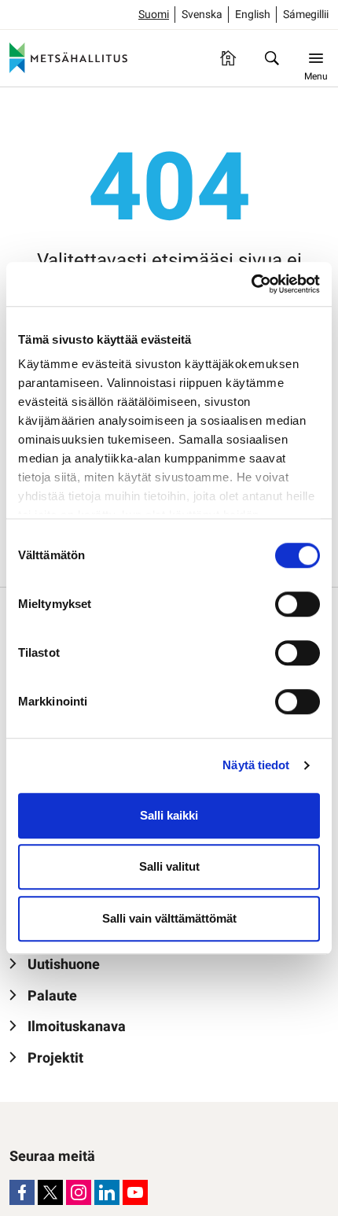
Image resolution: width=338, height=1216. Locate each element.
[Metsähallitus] (68, 58)
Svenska (202, 14)
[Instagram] (78, 1192)
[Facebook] (22, 1192)
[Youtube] (135, 1192)
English (252, 14)
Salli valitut (169, 866)
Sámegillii (306, 14)
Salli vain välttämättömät (169, 918)
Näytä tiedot (255, 765)
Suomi (153, 14)
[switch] (297, 604)
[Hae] (272, 58)
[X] (50, 1192)
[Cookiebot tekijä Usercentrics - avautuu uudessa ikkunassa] (251, 284)
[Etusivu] (228, 58)
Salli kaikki (169, 815)
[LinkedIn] (106, 1192)
